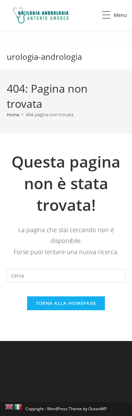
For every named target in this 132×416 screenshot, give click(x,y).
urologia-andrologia (44, 56)
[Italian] (18, 406)
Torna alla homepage (66, 303)
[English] (9, 406)
